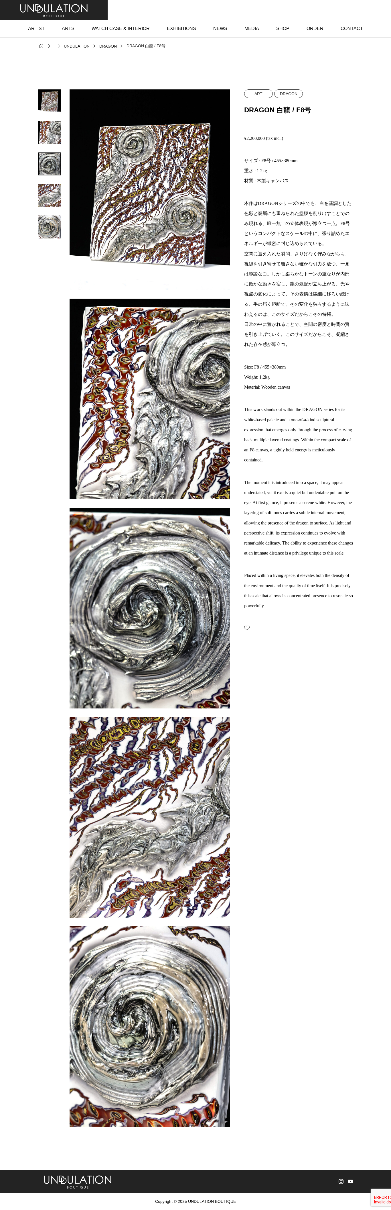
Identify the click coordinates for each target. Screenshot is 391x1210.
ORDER (315, 28)
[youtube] (350, 1181)
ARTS (68, 28)
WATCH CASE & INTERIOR (121, 28)
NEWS (220, 28)
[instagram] (341, 1181)
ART (258, 93)
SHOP (282, 28)
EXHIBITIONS (181, 28)
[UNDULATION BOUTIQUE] (53, 10)
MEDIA (251, 28)
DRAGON (288, 93)
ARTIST (36, 28)
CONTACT (352, 28)
